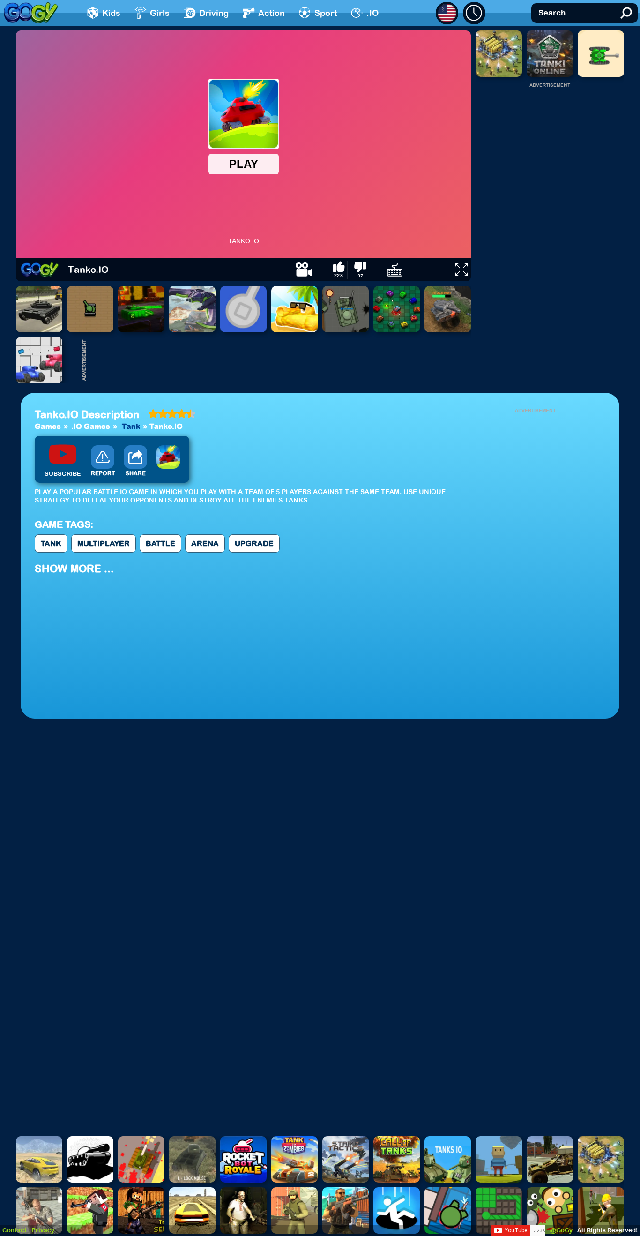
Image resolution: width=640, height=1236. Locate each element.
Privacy (42, 1230)
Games (48, 426)
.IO (372, 13)
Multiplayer (103, 543)
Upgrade (254, 543)
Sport (325, 13)
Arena (205, 543)
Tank (131, 426)
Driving (214, 13)
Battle (160, 543)
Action (271, 13)
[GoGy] (31, 13)
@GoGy (561, 1230)
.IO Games (90, 426)
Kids (111, 13)
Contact (14, 1230)
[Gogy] (40, 269)
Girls (160, 13)
